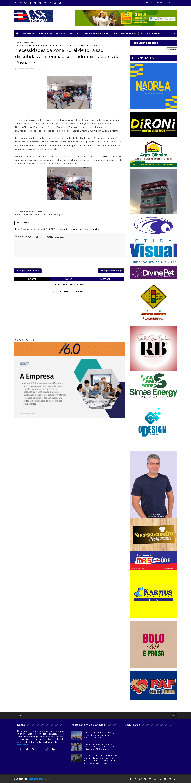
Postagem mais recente (28, 270)
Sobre (160, 2)
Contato (171, 2)
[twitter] (21, 3)
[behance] (50, 3)
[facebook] (16, 3)
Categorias (45, 33)
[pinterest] (30, 3)
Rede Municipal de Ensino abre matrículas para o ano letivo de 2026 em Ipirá (99, 746)
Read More (22, 745)
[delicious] (60, 3)
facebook (105, 279)
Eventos (109, 33)
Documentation (150, 33)
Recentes (28, 33)
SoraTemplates (36, 779)
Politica (75, 33)
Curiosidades (92, 33)
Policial (61, 33)
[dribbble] (40, 3)
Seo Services (128, 33)
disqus (68, 279)
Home (149, 2)
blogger (32, 279)
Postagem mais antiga (111, 270)
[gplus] (25, 3)
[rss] (45, 3)
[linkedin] (40, 749)
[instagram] (55, 3)
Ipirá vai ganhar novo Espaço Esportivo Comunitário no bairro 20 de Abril (100, 735)
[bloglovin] (35, 3)
